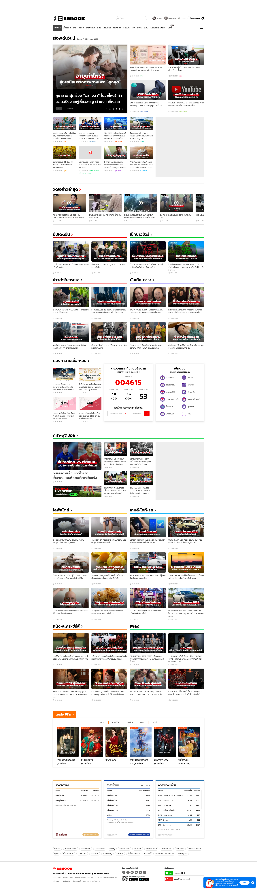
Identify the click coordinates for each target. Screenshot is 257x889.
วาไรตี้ (154, 722)
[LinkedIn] (140, 872)
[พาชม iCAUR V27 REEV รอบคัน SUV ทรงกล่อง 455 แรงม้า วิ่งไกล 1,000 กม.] (186, 527)
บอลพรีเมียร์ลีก (194, 848)
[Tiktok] (144, 872)
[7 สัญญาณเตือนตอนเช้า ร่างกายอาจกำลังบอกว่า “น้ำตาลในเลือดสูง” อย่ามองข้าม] (115, 152)
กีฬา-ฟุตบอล (64, 435)
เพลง (134, 626)
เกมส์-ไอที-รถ (141, 510)
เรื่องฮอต (67, 27)
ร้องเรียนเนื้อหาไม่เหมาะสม (84, 878)
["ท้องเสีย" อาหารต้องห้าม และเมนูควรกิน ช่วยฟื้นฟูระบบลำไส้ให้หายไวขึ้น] (109, 527)
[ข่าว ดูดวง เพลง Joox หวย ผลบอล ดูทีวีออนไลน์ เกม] (62, 868)
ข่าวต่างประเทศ (71, 848)
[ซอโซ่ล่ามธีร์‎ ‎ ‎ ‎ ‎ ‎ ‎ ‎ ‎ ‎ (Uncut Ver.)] (189, 742)
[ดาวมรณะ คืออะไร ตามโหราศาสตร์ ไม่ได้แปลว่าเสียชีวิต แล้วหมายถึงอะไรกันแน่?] (64, 374)
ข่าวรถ (142, 141)
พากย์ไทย (116, 722)
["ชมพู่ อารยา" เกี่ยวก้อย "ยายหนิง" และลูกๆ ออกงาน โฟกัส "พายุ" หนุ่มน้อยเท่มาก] (148, 332)
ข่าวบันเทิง (90, 27)
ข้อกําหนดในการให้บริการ (91, 881)
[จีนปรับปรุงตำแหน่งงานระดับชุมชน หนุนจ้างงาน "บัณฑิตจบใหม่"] (71, 251)
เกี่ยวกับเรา (57, 878)
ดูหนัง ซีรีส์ (63, 714)
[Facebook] (123, 872)
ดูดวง (81, 27)
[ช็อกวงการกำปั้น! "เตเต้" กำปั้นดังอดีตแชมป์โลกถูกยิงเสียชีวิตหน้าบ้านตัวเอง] (141, 449)
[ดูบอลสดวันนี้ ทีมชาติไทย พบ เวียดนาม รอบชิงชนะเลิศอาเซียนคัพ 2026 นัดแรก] (77, 456)
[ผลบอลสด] (77, 491)
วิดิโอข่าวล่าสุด (65, 189)
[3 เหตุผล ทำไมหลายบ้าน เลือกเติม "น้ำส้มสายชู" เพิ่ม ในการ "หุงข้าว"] (71, 527)
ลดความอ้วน (124, 848)
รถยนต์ (126, 27)
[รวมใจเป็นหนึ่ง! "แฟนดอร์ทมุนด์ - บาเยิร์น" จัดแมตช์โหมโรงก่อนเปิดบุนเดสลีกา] (141, 478)
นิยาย (170, 27)
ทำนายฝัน (137, 848)
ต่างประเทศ (143, 170)
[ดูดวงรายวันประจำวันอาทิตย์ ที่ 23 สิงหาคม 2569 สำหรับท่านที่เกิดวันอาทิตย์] (90, 403)
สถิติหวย (119, 853)
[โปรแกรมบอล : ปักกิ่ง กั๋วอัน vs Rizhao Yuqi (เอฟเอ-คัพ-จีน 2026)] (90, 152)
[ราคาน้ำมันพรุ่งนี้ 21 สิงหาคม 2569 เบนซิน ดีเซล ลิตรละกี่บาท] (186, 55)
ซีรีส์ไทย (130, 722)
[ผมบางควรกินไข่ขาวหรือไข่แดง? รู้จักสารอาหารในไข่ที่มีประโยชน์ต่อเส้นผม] (71, 598)
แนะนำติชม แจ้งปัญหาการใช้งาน (106, 878)
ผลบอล (57, 848)
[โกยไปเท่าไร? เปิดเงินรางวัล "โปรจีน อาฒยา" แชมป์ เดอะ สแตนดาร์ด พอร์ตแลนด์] (115, 478)
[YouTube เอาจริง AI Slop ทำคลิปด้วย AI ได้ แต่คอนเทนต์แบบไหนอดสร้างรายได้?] (186, 90)
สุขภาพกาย (118, 170)
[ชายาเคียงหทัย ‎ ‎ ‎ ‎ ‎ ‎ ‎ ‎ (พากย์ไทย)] (92, 742)
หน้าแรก (57, 27)
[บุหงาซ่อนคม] (116, 742)
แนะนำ (102, 722)
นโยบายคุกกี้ (76, 881)
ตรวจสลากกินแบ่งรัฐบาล (128, 368)
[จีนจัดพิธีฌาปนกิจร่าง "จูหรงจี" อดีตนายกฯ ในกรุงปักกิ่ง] (109, 251)
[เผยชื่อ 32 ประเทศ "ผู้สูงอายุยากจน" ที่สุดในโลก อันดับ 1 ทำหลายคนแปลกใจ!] (71, 332)
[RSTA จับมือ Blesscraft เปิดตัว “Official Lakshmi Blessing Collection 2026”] (148, 55)
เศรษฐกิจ (107, 27)
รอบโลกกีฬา (92, 141)
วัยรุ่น (139, 27)
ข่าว (74, 27)
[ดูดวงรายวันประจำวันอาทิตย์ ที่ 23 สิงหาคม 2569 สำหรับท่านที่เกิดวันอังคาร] (64, 403)
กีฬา (99, 27)
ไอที (133, 27)
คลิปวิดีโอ (180, 848)
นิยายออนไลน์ (166, 848)
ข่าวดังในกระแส (66, 280)
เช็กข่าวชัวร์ (139, 234)
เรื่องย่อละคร (68, 853)
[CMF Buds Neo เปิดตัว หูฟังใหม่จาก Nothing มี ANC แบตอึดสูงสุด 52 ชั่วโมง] (148, 90)
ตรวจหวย (95, 853)
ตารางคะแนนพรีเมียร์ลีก (164, 853)
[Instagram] (132, 872)
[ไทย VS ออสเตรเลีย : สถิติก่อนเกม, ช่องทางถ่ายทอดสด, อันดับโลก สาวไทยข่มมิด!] (64, 123)
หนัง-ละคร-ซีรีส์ (66, 626)
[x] (128, 872)
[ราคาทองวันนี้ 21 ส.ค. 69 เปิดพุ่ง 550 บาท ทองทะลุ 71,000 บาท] (64, 152)
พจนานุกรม (182, 853)
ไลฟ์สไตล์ (117, 27)
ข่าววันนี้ (147, 853)
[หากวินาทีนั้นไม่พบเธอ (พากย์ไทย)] (68, 742)
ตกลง (244, 882)
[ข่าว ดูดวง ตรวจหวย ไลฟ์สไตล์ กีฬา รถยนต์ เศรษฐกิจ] (69, 18)
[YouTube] (136, 872)
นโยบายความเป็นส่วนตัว (61, 881)
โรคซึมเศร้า (82, 853)
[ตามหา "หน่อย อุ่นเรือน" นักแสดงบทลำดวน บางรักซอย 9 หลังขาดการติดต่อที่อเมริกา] (148, 297)
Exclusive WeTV (157, 27)
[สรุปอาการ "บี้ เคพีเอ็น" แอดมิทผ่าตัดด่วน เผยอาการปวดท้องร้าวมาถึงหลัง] (186, 332)
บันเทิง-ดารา (140, 280)
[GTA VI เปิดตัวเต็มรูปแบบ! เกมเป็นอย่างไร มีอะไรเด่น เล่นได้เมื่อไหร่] (148, 598)
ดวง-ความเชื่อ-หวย (69, 361)
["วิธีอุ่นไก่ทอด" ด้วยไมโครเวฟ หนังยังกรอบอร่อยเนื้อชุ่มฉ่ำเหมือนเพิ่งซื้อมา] (109, 598)
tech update (144, 111)
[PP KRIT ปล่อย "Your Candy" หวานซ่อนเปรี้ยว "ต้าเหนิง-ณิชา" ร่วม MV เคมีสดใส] (148, 679)
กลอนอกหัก (85, 848)
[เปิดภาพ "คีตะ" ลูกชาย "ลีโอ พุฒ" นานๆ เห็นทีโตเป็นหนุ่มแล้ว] (109, 332)
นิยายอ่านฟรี (100, 848)
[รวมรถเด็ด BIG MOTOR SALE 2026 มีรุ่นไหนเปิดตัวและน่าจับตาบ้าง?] (148, 562)
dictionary (107, 853)
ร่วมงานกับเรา (68, 878)
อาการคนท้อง (151, 848)
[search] (147, 413)
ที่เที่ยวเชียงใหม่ (134, 853)
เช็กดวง (179, 368)
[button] (118, 18)
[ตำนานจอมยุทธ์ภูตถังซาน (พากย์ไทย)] (141, 742)
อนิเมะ (142, 722)
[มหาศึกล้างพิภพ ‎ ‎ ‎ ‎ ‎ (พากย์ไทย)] (165, 742)
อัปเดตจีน (61, 234)
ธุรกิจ (180, 76)
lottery (112, 848)
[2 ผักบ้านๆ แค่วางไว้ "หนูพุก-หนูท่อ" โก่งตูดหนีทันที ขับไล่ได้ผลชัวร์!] (71, 297)
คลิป (146, 27)
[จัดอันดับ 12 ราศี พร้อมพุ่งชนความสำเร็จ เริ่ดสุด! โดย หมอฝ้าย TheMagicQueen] (90, 374)
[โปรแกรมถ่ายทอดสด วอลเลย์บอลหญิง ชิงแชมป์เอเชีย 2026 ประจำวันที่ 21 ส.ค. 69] (90, 123)
